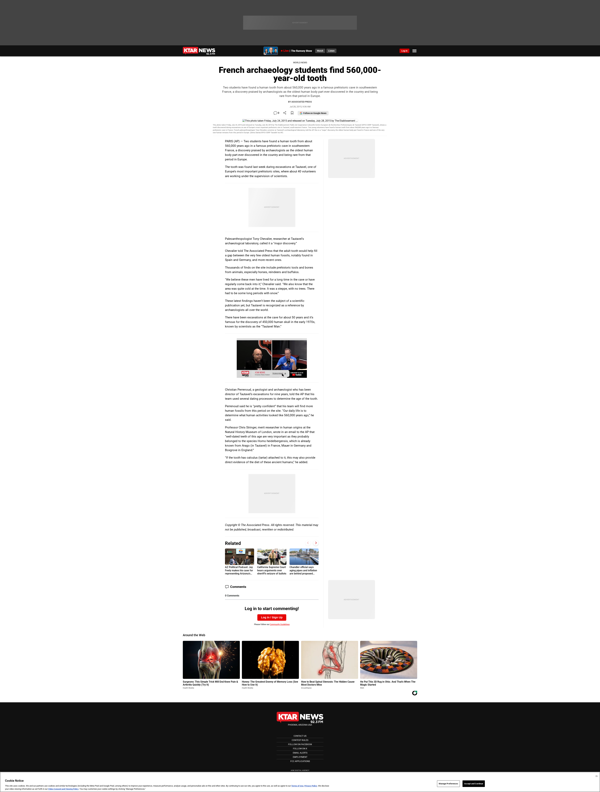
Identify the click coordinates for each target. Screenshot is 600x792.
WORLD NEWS (300, 62)
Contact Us (300, 736)
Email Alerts (300, 753)
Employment (300, 757)
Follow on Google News (314, 113)
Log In (404, 51)
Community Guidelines (280, 624)
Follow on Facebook (300, 744)
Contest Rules (300, 740)
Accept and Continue (473, 783)
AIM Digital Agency (300, 770)
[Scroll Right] (316, 543)
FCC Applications (300, 761)
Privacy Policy (310, 786)
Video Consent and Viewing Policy (63, 789)
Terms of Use (297, 786)
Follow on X (300, 748)
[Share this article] (284, 113)
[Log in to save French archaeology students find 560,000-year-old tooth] (292, 113)
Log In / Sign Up (271, 617)
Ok (596, 776)
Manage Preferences (448, 783)
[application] (272, 358)
